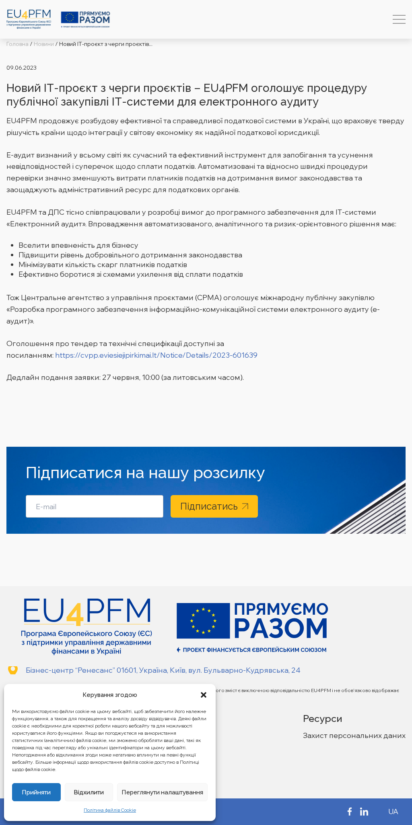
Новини (44, 44)
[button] (204, 695)
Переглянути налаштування (162, 792)
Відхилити (89, 792)
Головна (17, 44)
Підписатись (209, 506)
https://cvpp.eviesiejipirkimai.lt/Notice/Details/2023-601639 (156, 355)
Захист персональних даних (354, 735)
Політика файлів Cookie (110, 810)
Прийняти (36, 792)
